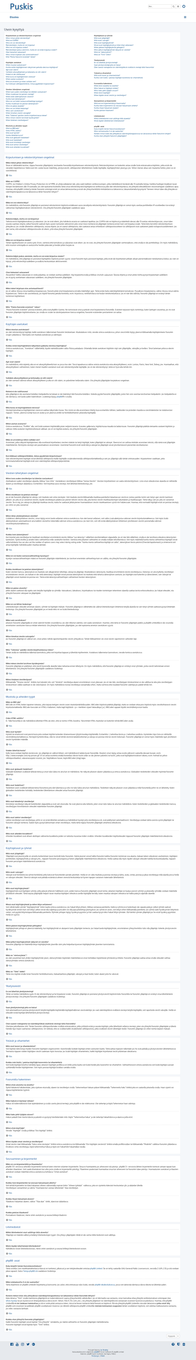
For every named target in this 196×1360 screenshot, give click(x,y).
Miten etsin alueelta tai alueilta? (106, 86)
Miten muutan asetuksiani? (16, 65)
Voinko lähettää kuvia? (14, 135)
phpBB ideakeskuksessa (105, 1285)
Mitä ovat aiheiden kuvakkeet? (17, 147)
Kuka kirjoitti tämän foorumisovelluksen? (109, 129)
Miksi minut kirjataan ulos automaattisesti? (22, 55)
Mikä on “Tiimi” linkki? (102, 55)
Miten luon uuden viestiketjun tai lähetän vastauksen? (26, 92)
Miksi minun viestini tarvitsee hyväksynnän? (22, 118)
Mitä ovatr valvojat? (101, 40)
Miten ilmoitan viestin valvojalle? (18, 113)
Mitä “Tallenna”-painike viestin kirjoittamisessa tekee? (26, 115)
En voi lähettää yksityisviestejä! (106, 62)
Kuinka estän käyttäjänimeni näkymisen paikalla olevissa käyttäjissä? (32, 67)
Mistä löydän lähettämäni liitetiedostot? (109, 121)
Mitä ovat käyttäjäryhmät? (104, 43)
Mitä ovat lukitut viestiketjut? (17, 145)
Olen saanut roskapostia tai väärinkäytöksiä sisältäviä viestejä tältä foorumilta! (124, 67)
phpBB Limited (96, 1268)
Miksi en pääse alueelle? (15, 106)
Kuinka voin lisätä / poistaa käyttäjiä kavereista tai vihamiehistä (118, 78)
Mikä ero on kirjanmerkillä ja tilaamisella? (110, 103)
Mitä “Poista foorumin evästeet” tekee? (21, 57)
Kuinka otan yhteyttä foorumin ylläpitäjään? (110, 136)
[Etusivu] (21, 6)
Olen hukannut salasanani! (16, 52)
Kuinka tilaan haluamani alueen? (106, 108)
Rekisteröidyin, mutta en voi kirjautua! (20, 45)
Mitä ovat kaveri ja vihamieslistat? (107, 75)
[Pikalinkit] (185, 17)
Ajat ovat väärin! (12, 70)
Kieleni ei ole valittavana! (15, 74)
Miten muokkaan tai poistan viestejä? (20, 94)
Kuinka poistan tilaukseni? (104, 110)
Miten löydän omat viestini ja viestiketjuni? (110, 95)
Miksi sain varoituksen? (15, 111)
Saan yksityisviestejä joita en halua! (107, 65)
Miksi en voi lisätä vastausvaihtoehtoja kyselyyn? (24, 101)
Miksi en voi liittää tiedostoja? (17, 108)
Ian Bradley (104, 1350)
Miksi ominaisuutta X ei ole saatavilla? (108, 131)
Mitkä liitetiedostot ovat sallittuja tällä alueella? (112, 118)
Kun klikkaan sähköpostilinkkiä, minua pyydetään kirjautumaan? (30, 84)
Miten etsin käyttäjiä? (102, 93)
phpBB (59, 397)
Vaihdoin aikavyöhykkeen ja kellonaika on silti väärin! (26, 72)
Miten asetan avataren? (15, 79)
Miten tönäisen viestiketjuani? (17, 120)
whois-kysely (11, 1301)
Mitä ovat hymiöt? (13, 133)
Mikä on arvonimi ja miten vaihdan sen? (21, 81)
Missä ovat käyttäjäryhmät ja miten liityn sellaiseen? (114, 45)
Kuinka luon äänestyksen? (15, 99)
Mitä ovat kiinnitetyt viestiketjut (18, 142)
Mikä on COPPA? (12, 40)
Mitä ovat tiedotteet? (14, 140)
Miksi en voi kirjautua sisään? (17, 47)
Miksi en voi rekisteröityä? (16, 43)
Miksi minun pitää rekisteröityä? (18, 38)
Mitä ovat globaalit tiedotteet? (17, 138)
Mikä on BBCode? (12, 128)
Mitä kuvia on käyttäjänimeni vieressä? (20, 77)
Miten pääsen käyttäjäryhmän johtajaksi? (109, 47)
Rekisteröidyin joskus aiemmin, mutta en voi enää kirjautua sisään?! (31, 50)
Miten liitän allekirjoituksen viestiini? (20, 97)
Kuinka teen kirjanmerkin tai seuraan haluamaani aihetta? (116, 106)
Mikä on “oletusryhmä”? (103, 52)
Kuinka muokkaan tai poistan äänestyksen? (22, 104)
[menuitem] (184, 7)
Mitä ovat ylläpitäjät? (102, 38)
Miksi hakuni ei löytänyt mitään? (106, 88)
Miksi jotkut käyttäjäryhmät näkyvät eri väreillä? (112, 50)
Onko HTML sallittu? (13, 131)
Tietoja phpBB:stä (30, 1271)
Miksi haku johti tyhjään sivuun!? (106, 90)
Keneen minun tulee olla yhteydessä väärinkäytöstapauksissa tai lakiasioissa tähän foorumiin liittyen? (132, 134)
